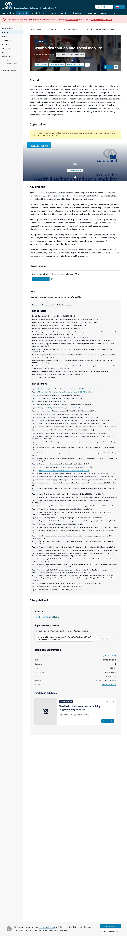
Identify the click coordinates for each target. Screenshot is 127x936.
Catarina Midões (52, 617)
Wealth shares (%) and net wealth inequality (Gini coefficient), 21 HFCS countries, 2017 (67, 389)
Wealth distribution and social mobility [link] (101, 29)
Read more (106, 721)
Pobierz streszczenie (42, 279)
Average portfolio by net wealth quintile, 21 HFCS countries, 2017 (60, 408)
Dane (3, 52)
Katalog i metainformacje (10, 67)
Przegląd (5, 32)
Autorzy (5, 60)
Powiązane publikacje (9, 71)
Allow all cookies (110, 926)
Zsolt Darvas (39, 617)
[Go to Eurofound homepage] (7, 5)
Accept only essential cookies (110, 931)
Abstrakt (5, 36)
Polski (122, 7)
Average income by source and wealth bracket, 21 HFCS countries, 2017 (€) (64, 470)
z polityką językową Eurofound (101, 19)
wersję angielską (72, 19)
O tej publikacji (7, 56)
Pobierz (110, 67)
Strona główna (8, 13)
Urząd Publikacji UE (108, 656)
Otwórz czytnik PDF (75, 171)
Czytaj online (6, 40)
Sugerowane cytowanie (10, 63)
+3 (87, 65)
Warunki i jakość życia (109, 684)
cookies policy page (47, 927)
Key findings (6, 44)
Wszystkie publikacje (71, 29)
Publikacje (52, 29)
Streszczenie (6, 48)
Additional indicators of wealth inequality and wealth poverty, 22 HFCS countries (65, 392)
